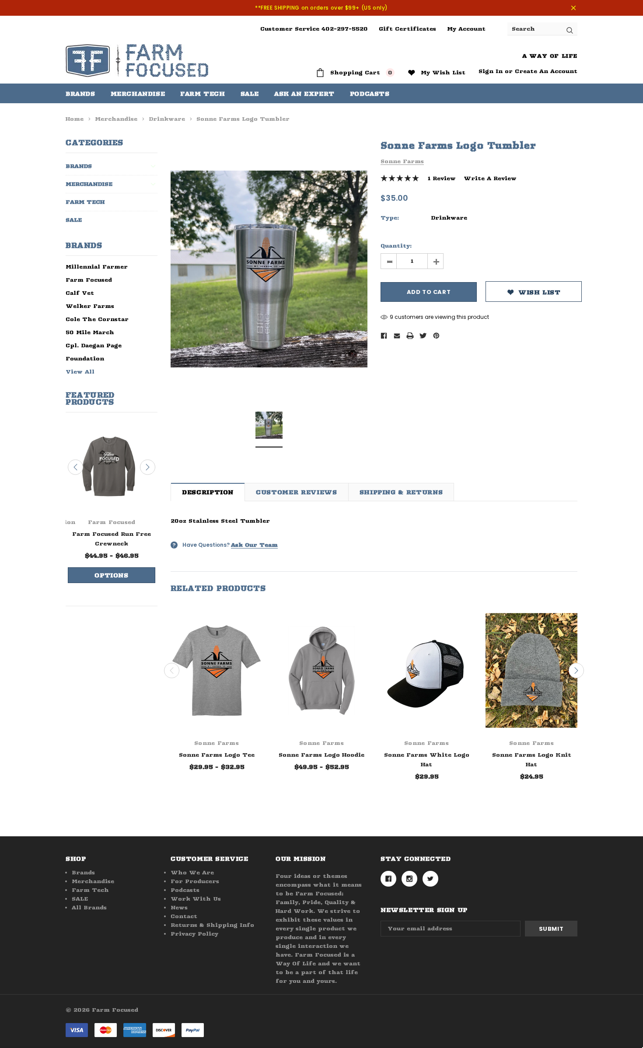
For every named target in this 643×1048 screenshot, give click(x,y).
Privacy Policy (194, 933)
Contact (184, 916)
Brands (80, 93)
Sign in (491, 71)
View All (80, 371)
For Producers (195, 881)
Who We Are (192, 872)
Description (208, 492)
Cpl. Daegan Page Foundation (94, 352)
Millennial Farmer (97, 266)
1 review (442, 178)
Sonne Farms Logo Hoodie (321, 754)
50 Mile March (90, 332)
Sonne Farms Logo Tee (217, 754)
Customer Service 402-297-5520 (314, 28)
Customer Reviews (296, 492)
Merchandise (138, 93)
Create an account (546, 71)
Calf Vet (80, 293)
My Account (466, 28)
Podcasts (185, 890)
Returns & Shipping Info (212, 925)
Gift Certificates (407, 28)
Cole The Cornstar (97, 319)
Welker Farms (90, 306)
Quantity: (396, 245)
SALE (74, 220)
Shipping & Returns (401, 492)
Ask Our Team (254, 544)
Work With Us (196, 898)
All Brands (89, 907)
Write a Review (490, 178)
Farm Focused (89, 279)
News (179, 907)
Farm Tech (85, 202)
